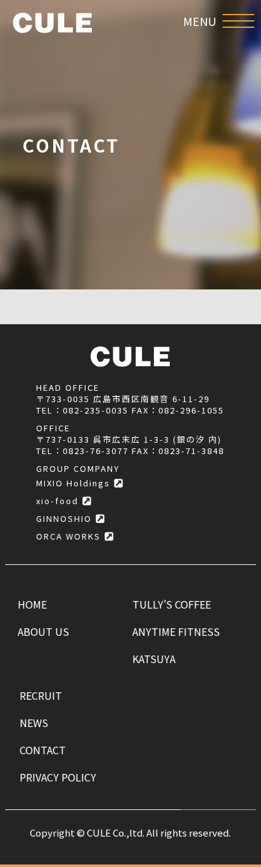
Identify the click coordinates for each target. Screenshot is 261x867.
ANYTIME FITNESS (176, 631)
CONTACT (43, 749)
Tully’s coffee (171, 604)
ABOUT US (43, 631)
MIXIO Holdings (73, 483)
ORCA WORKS (68, 536)
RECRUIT (41, 695)
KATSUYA (153, 658)
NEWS (34, 722)
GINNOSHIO (64, 518)
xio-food (57, 501)
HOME (32, 604)
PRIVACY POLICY (58, 777)
